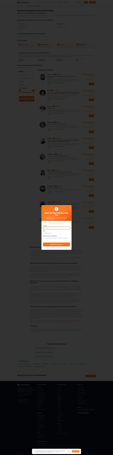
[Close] (70, 206)
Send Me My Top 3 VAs (55, 244)
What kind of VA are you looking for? (50, 235)
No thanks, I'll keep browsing (56, 247)
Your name (45, 225)
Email (44, 230)
